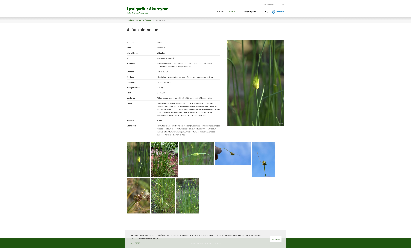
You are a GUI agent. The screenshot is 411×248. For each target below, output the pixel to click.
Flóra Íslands (148, 20)
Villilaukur (160, 20)
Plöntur (138, 20)
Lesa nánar (135, 243)
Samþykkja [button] (276, 239)
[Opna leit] (266, 11)
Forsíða (130, 20)
